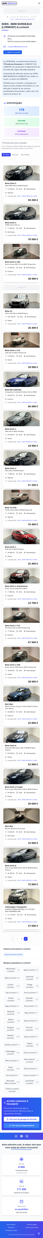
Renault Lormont (13, 1036)
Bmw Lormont (12, 978)
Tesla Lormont (31, 1069)
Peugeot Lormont (13, 1028)
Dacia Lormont (13, 1068)
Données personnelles (31, 1227)
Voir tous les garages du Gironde (23, 1119)
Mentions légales (32, 1224)
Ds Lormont (12, 1075)
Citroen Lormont (13, 986)
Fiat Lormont (12, 993)
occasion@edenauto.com (17, 47)
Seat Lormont (31, 1037)
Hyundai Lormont (32, 999)
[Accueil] (7, 17)
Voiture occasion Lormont (13, 954)
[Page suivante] (30, 939)
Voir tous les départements (23, 1125)
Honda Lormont (13, 999)
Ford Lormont (31, 993)
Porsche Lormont (32, 1028)
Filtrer (7, 155)
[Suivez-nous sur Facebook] (21, 1136)
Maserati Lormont (13, 1012)
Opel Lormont (31, 1021)
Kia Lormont (30, 1006)
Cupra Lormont (30, 1075)
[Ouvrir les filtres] (39, 1234)
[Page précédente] (13, 939)
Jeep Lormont (12, 1006)
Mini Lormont (12, 1061)
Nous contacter (11, 1224)
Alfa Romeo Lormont (13, 970)
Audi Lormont (31, 970)
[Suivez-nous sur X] (27, 1136)
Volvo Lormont (31, 1053)
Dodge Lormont (32, 986)
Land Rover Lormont (32, 1082)
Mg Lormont (31, 1013)
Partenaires (11, 1227)
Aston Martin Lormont (31, 1060)
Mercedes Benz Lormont (12, 1082)
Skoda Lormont (12, 1045)
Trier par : (15, 155)
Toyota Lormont (32, 1044)
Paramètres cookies (11, 1230)
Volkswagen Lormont (13, 1052)
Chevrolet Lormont (32, 978)
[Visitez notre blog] (16, 1136)
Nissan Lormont (13, 1020)
